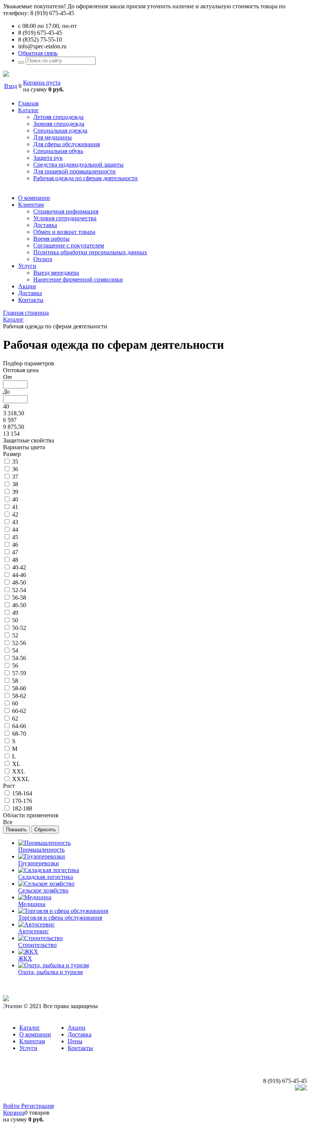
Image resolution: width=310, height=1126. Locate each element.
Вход (10, 86)
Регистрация (37, 1106)
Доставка (79, 1034)
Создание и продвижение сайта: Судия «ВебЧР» (244, 1099)
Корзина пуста (41, 82)
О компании (35, 1034)
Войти (12, 1106)
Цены (75, 1041)
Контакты (80, 1048)
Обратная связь (37, 53)
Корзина (14, 1112)
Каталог (29, 1027)
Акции (76, 1027)
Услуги (28, 1048)
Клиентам (32, 1041)
